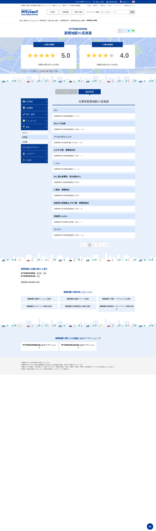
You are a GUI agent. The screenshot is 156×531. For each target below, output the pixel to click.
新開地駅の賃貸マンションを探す (39, 299)
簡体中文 (95, 5)
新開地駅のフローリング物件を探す (39, 306)
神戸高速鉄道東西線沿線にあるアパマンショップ (39, 346)
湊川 (38, 276)
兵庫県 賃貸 (42, 20)
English (89, 5)
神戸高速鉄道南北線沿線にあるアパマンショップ (78, 346)
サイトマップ (118, 5)
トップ (66, 92)
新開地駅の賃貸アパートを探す (78, 299)
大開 (44, 273)
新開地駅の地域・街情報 (78, 20)
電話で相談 (79, 12)
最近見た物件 (113, 2)
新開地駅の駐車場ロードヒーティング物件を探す (116, 307)
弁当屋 (24, 142)
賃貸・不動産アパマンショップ (28, 20)
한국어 (110, 5)
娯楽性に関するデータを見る (107, 64)
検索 (132, 12)
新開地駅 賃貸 (65, 20)
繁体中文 (103, 5)
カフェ (24, 132)
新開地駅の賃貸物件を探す (30, 282)
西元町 (39, 273)
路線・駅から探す (53, 20)
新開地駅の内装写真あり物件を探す (78, 306)
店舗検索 (65, 12)
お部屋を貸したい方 (129, 5)
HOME (52, 12)
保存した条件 (100, 2)
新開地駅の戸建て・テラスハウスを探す (116, 299)
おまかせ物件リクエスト (83, 2)
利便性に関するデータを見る (48, 64)
